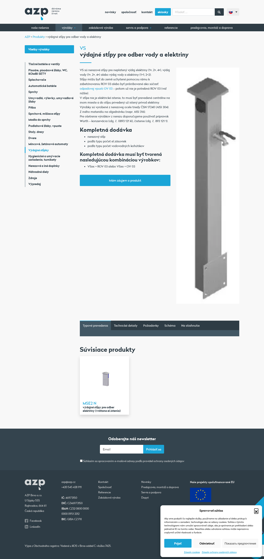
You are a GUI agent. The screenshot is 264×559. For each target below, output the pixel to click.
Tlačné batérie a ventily (44, 64)
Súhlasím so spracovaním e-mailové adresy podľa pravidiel (133, 461)
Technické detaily (125, 325)
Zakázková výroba (101, 28)
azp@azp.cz (68, 482)
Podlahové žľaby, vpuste (44, 125)
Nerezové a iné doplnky (44, 165)
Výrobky (67, 28)
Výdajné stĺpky (38, 150)
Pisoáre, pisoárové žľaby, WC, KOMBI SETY (48, 71)
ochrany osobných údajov (168, 461)
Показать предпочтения (240, 543)
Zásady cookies (192, 552)
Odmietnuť (206, 543)
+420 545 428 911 (71, 487)
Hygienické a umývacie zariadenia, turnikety (44, 157)
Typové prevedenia (95, 325)
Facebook (36, 520)
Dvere (32, 138)
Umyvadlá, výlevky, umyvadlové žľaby (50, 99)
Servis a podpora (137, 28)
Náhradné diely (38, 171)
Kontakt (146, 12)
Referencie (171, 28)
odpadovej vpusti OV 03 (96, 88)
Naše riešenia (40, 28)
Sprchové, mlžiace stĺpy (44, 113)
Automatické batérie (42, 86)
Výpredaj (34, 184)
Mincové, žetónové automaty (48, 144)
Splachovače (37, 79)
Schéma (169, 325)
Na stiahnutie (190, 325)
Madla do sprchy (39, 119)
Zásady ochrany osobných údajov (219, 552)
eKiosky (163, 12)
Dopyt (145, 497)
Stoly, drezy (36, 131)
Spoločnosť (128, 12)
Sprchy (33, 91)
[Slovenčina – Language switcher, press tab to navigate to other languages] (233, 12)
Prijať (177, 543)
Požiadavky (151, 325)
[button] (256, 510)
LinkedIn (35, 526)
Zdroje (32, 178)
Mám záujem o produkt (125, 180)
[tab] (95, 325)
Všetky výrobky (39, 49)
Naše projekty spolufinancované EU (212, 482)
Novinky (110, 12)
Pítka (32, 107)
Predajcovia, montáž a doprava (212, 28)
